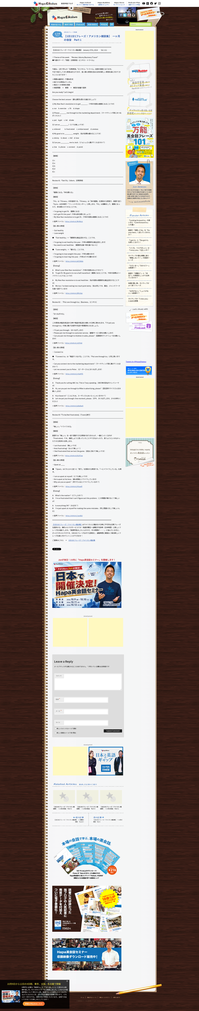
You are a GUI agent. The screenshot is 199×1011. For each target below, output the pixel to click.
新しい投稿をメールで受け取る (66, 733)
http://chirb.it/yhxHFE (74, 374)
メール (58, 710)
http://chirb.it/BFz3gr (74, 293)
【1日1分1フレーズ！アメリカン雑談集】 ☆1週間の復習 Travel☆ (69, 820)
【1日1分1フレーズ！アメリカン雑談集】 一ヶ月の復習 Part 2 (107, 820)
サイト (58, 722)
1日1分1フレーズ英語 (70, 32)
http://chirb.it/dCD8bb (74, 261)
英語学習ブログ (67, 3)
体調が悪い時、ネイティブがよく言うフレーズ (138, 284)
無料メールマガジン (105, 997)
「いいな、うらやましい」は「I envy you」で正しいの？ (138, 249)
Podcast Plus (134, 3)
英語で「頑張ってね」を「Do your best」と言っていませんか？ (139, 232)
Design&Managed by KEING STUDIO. (112, 1000)
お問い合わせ (116, 997)
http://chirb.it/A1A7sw (74, 455)
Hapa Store (119, 3)
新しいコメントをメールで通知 (66, 728)
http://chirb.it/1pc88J (74, 515)
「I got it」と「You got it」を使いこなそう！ (138, 241)
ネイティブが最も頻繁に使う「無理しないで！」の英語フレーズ (138, 257)
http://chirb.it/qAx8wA (74, 406)
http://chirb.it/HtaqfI (74, 486)
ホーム (82, 997)
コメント (59, 676)
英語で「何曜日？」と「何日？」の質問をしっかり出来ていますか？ (138, 275)
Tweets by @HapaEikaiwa (136, 361)
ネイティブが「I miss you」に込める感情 (138, 299)
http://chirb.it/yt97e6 (73, 343)
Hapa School (85, 3)
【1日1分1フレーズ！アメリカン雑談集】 (67, 524)
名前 (58, 698)
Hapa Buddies (104, 3)
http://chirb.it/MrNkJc (74, 221)
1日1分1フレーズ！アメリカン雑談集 (81, 540)
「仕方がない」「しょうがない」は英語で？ (138, 292)
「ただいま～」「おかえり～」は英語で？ (139, 266)
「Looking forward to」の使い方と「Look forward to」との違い (139, 222)
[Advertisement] (70, 632)
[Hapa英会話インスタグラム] (133, 16)
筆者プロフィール (91, 997)
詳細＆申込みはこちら (33, 1003)
